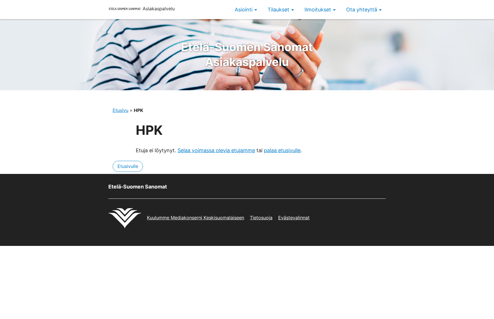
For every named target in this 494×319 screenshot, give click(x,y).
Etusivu (120, 110)
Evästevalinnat (294, 217)
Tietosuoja (261, 217)
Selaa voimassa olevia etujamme (216, 150)
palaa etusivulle (282, 150)
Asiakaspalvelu (247, 54)
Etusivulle (127, 166)
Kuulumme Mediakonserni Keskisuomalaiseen (195, 217)
